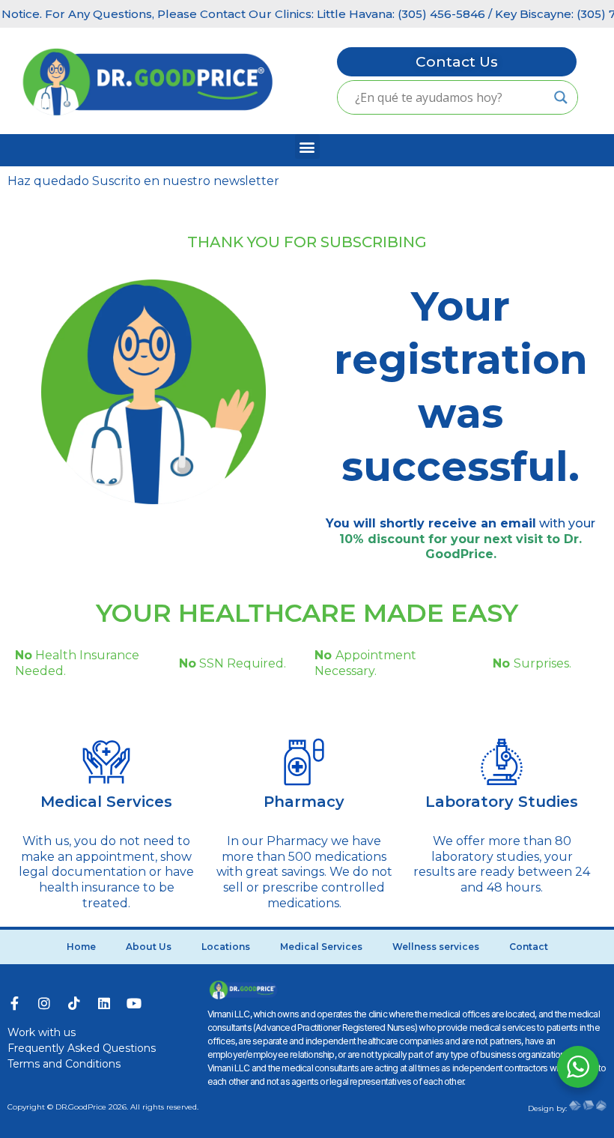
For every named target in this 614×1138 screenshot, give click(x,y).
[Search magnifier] (560, 97)
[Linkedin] (104, 1003)
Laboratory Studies (501, 802)
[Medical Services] (106, 762)
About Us (148, 946)
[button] (307, 146)
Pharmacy (304, 802)
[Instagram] (44, 1003)
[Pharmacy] (304, 762)
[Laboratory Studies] (502, 762)
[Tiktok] (74, 1003)
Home (81, 946)
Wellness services (435, 946)
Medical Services (106, 802)
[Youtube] (134, 1003)
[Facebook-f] (14, 1003)
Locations (225, 946)
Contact (528, 946)
